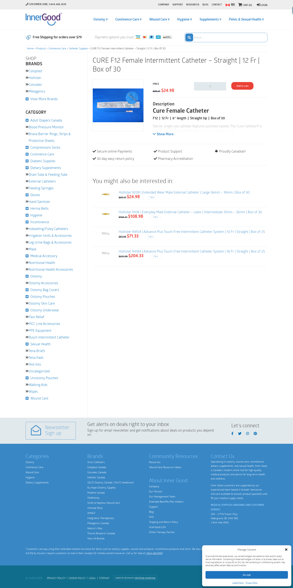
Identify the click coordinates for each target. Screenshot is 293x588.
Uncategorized (39, 371)
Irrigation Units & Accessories (50, 235)
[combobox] (225, 37)
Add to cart (242, 85)
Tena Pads (36, 357)
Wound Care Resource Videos (165, 467)
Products (41, 48)
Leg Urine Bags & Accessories (50, 242)
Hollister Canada (96, 477)
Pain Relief (36, 317)
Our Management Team (162, 496)
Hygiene (36, 215)
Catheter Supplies (78, 48)
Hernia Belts (39, 208)
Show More (165, 134)
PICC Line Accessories (44, 323)
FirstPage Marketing (144, 577)
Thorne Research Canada (101, 533)
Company (154, 486)
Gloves (35, 195)
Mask (32, 249)
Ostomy (36, 276)
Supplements (209, 19)
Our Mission (155, 491)
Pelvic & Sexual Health (245, 19)
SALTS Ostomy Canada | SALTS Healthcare (110, 482)
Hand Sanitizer (39, 201)
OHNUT (91, 513)
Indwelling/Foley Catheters (48, 228)
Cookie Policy (238, 582)
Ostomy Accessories (43, 283)
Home (30, 48)
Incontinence (39, 222)
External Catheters (42, 181)
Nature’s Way (94, 528)
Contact (217, 5)
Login (264, 5)
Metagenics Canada (98, 523)
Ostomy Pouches (42, 296)
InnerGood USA (157, 527)
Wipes (33, 391)
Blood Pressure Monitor (46, 127)
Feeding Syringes (41, 188)
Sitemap (104, 578)
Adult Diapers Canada (46, 120)
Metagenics (37, 91)
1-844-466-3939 (220, 522)
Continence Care (57, 48)
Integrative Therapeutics (100, 518)
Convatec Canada (96, 472)
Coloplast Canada (96, 467)
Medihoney (93, 497)
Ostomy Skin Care (42, 303)
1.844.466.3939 (154, 553)
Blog (151, 511)
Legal (92, 578)
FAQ (151, 517)
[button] (286, 549)
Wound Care (39, 398)
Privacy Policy (252, 582)
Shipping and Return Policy (163, 522)
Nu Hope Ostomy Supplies (101, 487)
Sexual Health (40, 344)
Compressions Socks (45, 147)
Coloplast (35, 71)
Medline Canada (96, 492)
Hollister (35, 77)
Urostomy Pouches (44, 378)
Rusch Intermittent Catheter (49, 337)
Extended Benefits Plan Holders (166, 501)
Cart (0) (247, 5)
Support (153, 506)
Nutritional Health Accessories (51, 269)
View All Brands (96, 538)
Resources (155, 462)
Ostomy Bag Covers (44, 289)
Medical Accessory (43, 256)
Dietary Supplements (45, 167)
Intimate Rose (95, 508)
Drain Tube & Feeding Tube (48, 174)
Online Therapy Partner (162, 532)
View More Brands (44, 99)
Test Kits (35, 364)
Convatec (35, 84)
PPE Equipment (40, 330)
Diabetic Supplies (42, 161)
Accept (247, 574)
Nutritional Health (42, 262)
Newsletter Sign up (57, 430)
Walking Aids (38, 384)
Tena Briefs (37, 350)
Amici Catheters (96, 462)
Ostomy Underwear (44, 310)
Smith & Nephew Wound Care (103, 502)
